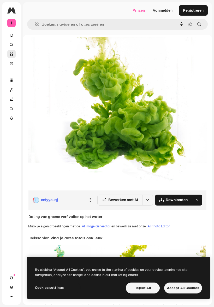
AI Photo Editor (159, 226)
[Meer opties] (90, 200)
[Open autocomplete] (34, 24)
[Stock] (11, 54)
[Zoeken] (11, 45)
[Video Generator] (11, 108)
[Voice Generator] (11, 118)
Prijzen (139, 10)
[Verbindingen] (11, 278)
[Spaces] (11, 90)
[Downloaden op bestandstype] (197, 200)
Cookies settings (49, 287)
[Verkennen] (11, 63)
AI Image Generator (96, 226)
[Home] (11, 35)
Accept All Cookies (183, 288)
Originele (62, 46)
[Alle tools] (11, 80)
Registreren (193, 10)
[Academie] (11, 287)
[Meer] (11, 296)
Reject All (142, 288)
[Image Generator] (11, 99)
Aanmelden (163, 10)
